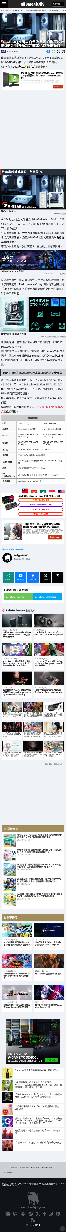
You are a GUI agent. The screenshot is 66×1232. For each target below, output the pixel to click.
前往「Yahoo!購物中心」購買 (42, 504)
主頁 (5, 1167)
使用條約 (36, 1167)
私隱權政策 (47, 1167)
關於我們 (14, 1167)
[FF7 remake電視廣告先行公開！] (49, 961)
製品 (3, 51)
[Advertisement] (33, 131)
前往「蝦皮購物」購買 (42, 500)
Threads (45, 579)
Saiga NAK (33, 4)
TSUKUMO (18, 549)
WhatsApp (8, 579)
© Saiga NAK (33, 1225)
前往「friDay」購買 (41, 514)
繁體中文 (56, 4)
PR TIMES (62, 213)
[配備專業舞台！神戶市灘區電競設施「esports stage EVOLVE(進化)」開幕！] (17, 992)
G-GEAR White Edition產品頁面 (56, 274)
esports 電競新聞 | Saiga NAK (33, 1207)
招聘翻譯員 (8, 1172)
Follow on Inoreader (47, 596)
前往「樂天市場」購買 (42, 509)
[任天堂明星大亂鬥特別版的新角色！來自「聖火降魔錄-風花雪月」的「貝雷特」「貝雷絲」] (17, 930)
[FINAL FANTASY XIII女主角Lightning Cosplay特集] (49, 992)
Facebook (33, 579)
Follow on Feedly (16, 596)
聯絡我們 (25, 1167)
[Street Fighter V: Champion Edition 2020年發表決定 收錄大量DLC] (17, 961)
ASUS (7, 549)
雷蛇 (50, 763)
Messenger (20, 579)
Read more (54, 537)
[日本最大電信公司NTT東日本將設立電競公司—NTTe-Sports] (49, 930)
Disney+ (60, 763)
